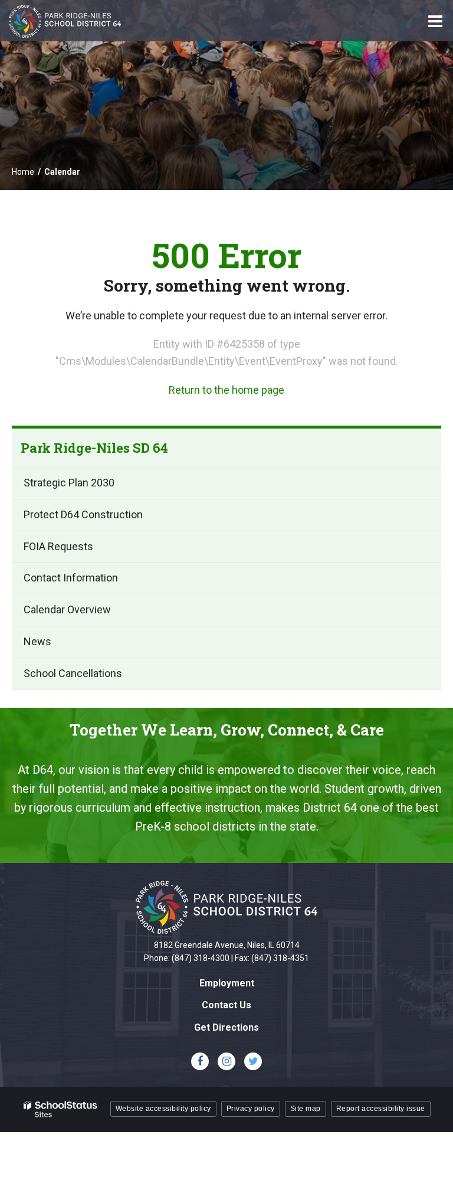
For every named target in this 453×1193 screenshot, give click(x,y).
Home (23, 172)
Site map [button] (305, 1108)
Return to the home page (226, 390)
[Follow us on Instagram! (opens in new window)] (226, 1061)
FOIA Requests (58, 546)
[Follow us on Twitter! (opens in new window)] (253, 1061)
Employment (226, 983)
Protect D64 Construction (83, 514)
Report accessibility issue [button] (380, 1108)
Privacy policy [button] (250, 1108)
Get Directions (226, 1027)
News (37, 641)
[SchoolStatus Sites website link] (61, 1109)
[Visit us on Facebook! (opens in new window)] (200, 1061)
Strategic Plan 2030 (69, 482)
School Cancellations (73, 673)
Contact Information (71, 577)
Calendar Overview (67, 609)
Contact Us (226, 1005)
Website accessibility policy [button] (163, 1108)
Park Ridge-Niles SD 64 (94, 447)
